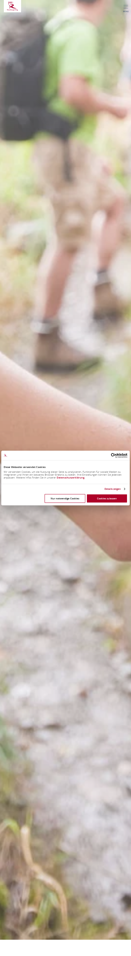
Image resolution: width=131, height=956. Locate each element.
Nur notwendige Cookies (65, 498)
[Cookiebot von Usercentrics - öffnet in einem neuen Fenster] (113, 455)
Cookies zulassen (107, 498)
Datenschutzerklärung (70, 477)
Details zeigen (112, 489)
